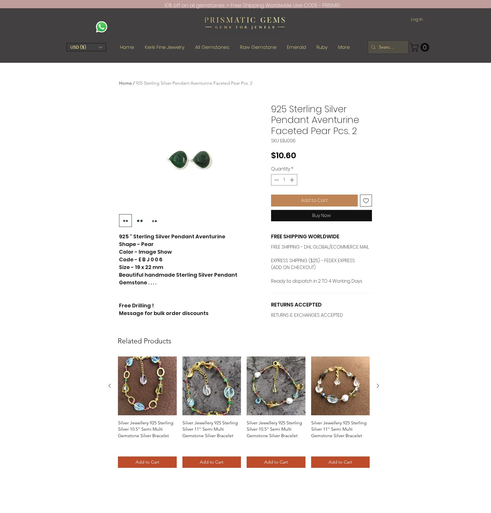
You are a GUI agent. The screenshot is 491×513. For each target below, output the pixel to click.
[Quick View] (147, 385)
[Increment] (292, 179)
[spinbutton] (284, 179)
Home (125, 83)
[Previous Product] (109, 385)
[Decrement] (276, 179)
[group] (243, 412)
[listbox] (86, 47)
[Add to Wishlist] (366, 201)
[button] (86, 47)
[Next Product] (378, 385)
